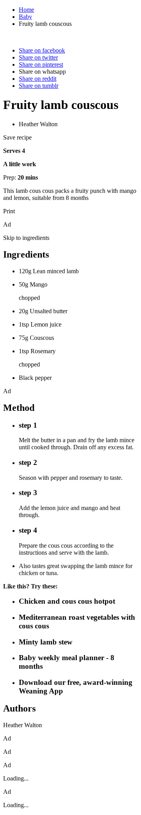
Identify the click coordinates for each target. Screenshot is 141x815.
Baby (25, 16)
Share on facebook (42, 50)
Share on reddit (37, 78)
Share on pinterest (41, 64)
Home (26, 9)
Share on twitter (38, 57)
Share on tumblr (38, 85)
